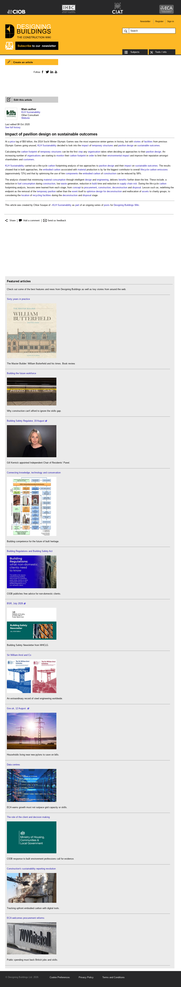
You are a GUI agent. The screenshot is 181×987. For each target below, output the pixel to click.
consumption (59, 179)
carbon (51, 165)
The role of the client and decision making (28, 817)
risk (135, 183)
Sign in (170, 21)
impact (85, 145)
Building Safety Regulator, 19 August (25, 420)
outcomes (155, 145)
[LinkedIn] (51, 71)
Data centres (13, 764)
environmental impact (118, 155)
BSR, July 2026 (15, 603)
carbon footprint (29, 151)
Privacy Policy (86, 977)
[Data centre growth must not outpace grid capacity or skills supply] (31, 801)
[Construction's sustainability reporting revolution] (31, 902)
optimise (91, 191)
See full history (13, 127)
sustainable (143, 145)
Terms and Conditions (113, 977)
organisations (34, 155)
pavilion (122, 145)
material (82, 169)
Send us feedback (57, 220)
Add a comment (31, 220)
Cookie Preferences (60, 977)
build (94, 183)
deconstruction (119, 187)
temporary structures (102, 145)
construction (110, 173)
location (25, 195)
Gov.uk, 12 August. (17, 708)
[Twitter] (47, 71)
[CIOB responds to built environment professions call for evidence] (31, 852)
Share (13, 220)
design (130, 145)
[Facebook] (42, 71)
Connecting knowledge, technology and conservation (34, 472)
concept (77, 187)
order (91, 155)
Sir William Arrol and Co (19, 655)
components (72, 173)
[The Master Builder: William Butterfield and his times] (31, 357)
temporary (42, 191)
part (77, 205)
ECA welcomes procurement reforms (25, 918)
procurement (90, 187)
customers (28, 159)
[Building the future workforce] (31, 404)
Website (25, 118)
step (80, 151)
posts (107, 205)
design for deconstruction (109, 191)
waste (64, 183)
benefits (123, 179)
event (75, 191)
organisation (94, 151)
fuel (19, 183)
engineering (103, 179)
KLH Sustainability (30, 112)
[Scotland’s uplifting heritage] (31, 692)
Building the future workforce (21, 373)
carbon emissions (159, 169)
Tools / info (161, 52)
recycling (37, 195)
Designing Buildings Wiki (126, 205)
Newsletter (145, 21)
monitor (60, 155)
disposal (136, 187)
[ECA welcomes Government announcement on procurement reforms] (31, 953)
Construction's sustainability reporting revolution (31, 868)
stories (137, 141)
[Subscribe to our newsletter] (31, 49)
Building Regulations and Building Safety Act (29, 551)
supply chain (126, 183)
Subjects (134, 52)
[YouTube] (55, 71)
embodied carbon (51, 169)
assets (145, 191)
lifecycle (145, 169)
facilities (148, 141)
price (12, 141)
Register (159, 21)
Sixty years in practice (18, 299)
